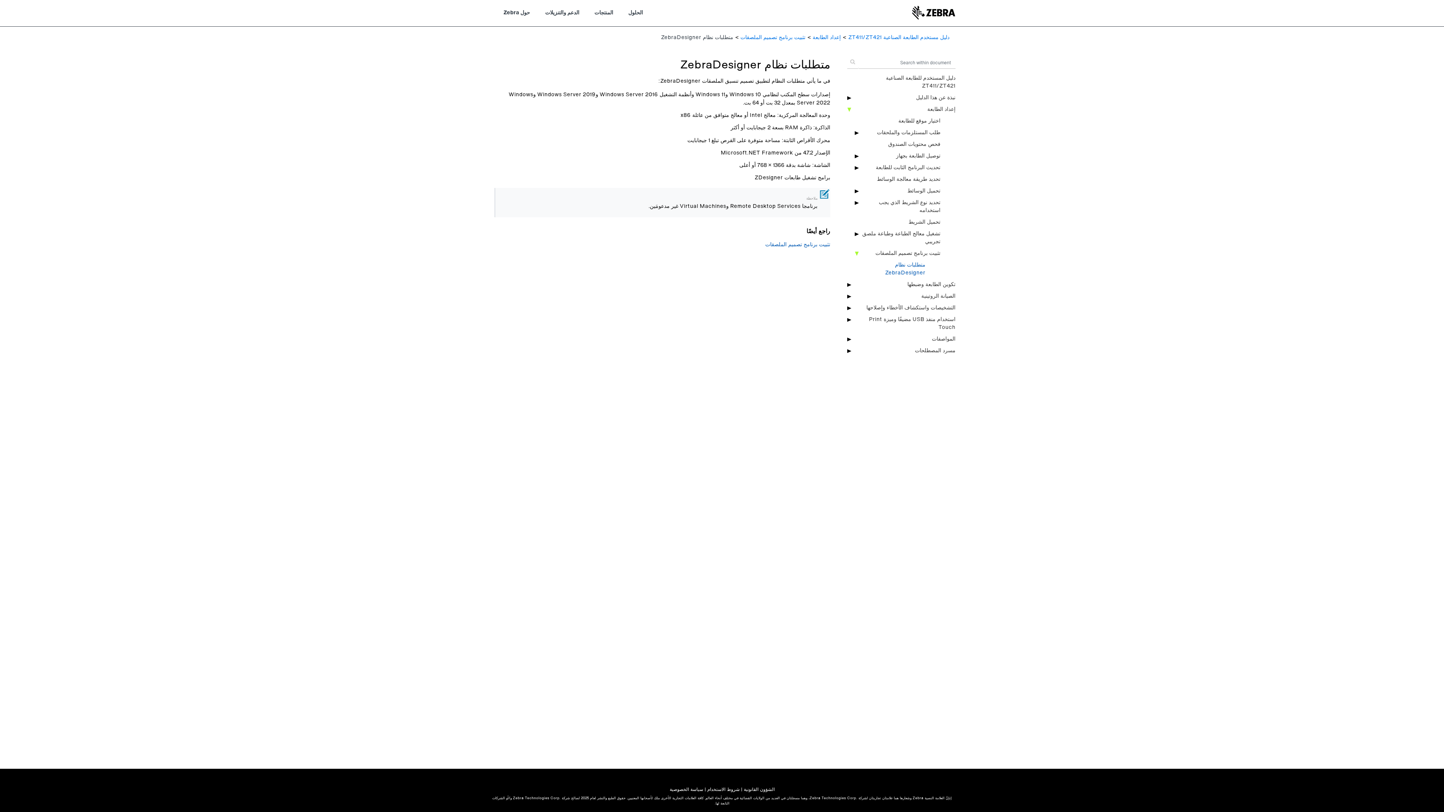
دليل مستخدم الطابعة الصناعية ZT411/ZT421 (899, 37)
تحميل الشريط (924, 222)
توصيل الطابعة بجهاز (918, 156)
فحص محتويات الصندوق (914, 144)
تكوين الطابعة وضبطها (931, 284)
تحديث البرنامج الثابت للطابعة (908, 167)
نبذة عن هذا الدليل (936, 97)
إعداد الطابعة (827, 37)
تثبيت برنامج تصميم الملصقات (772, 37)
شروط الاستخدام (723, 789)
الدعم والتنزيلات (562, 12)
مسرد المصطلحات (935, 350)
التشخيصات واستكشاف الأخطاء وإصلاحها (911, 308)
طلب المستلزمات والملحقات (908, 132)
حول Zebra (517, 12)
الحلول (635, 12)
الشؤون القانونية (759, 789)
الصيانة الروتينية (938, 296)
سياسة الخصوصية (686, 789)
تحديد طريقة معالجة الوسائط (908, 179)
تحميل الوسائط (923, 191)
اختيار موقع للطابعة (919, 121)
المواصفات (944, 339)
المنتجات (604, 12)
